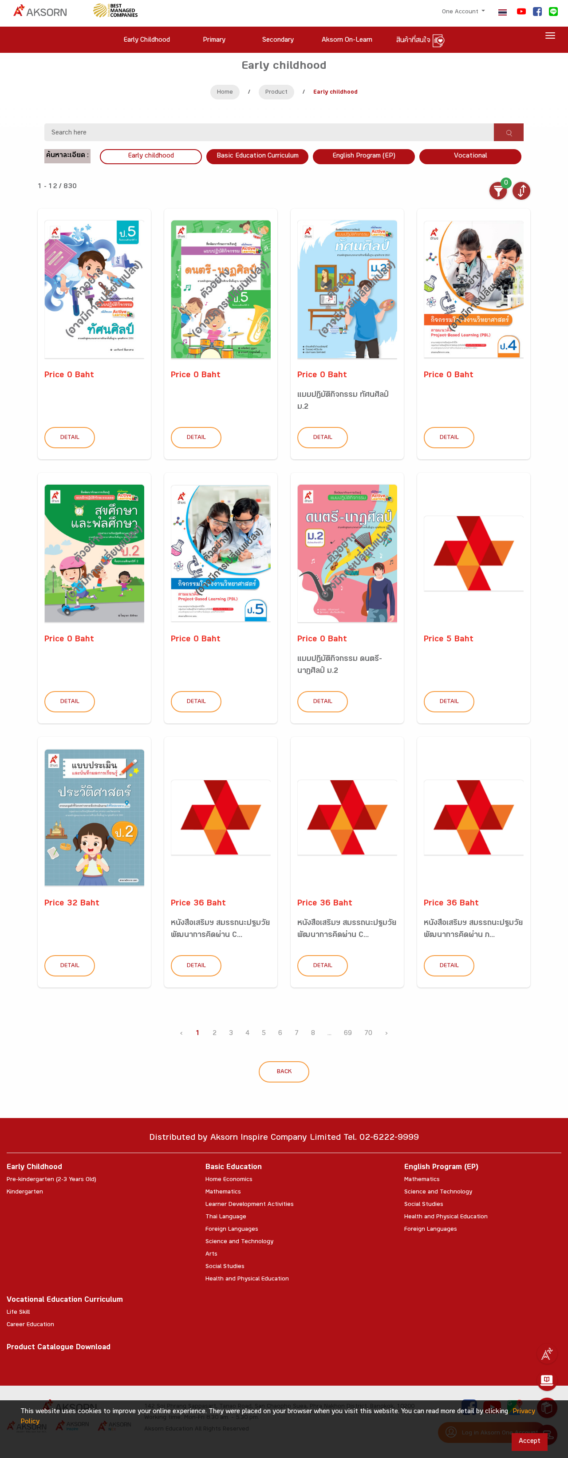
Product (276, 92)
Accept (529, 1442)
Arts (211, 1254)
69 (348, 1034)
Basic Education (233, 1168)
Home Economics (228, 1180)
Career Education (30, 1325)
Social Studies (225, 1267)
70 (368, 1034)
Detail (69, 438)
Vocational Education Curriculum (65, 1300)
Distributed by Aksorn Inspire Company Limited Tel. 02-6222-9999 (284, 1138)
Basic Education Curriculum (258, 156)
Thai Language (225, 1217)
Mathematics (223, 1192)
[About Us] (547, 1353)
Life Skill (18, 1313)
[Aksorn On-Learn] (547, 1381)
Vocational (470, 156)
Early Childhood (34, 1168)
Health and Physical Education (247, 1279)
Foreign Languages (231, 1230)
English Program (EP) (363, 156)
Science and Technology (239, 1242)
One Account (461, 12)
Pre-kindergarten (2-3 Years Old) (51, 1180)
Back (284, 1072)
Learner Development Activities (249, 1205)
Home (225, 92)
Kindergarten (25, 1192)
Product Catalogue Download (58, 1348)
